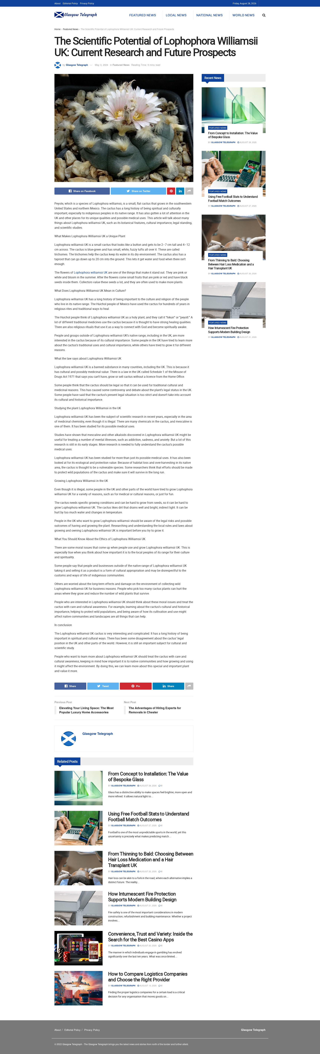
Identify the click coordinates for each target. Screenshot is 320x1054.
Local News (176, 15)
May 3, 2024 (101, 65)
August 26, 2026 (147, 871)
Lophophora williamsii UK (90, 272)
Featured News (142, 15)
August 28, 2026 (147, 785)
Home (57, 29)
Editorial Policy (70, 3)
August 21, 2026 (147, 905)
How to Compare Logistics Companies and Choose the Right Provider (147, 977)
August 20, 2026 (147, 945)
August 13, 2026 (147, 985)
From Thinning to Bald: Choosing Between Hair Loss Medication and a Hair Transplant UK (150, 859)
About (57, 3)
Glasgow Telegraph (77, 65)
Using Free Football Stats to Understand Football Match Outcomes (148, 816)
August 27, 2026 (147, 825)
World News (243, 15)
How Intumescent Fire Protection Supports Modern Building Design (142, 897)
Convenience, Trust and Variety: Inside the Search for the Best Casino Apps (150, 937)
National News (209, 15)
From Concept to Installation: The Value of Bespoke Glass (148, 776)
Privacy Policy (87, 3)
